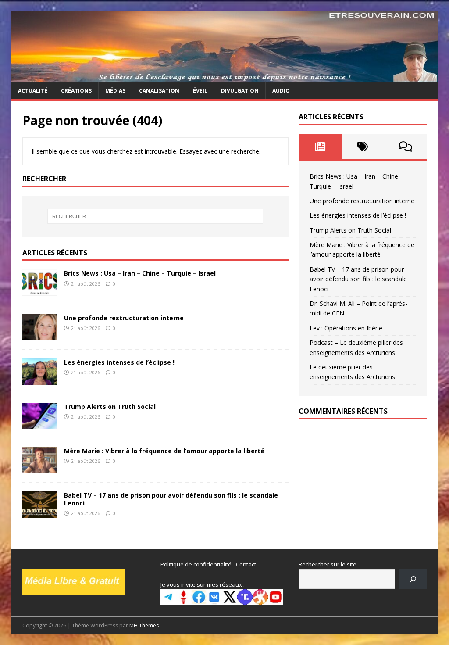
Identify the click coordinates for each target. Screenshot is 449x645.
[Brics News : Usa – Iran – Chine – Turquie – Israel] (39, 291)
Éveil (200, 90)
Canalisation (159, 90)
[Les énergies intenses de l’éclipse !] (39, 379)
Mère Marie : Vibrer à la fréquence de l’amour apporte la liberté (164, 451)
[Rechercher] (413, 579)
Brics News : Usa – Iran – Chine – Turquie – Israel (140, 273)
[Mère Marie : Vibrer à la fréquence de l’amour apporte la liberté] (39, 468)
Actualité (32, 90)
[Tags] (363, 146)
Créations (76, 90)
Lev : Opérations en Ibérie (346, 328)
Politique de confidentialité (196, 564)
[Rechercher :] (155, 216)
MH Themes (144, 625)
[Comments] (405, 146)
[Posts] (320, 146)
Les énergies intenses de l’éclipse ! (119, 362)
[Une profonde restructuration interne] (39, 335)
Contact (246, 564)
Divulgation (240, 90)
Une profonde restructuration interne (124, 318)
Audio (281, 90)
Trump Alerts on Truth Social (110, 406)
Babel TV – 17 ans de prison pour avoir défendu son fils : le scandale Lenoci (171, 499)
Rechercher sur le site (327, 564)
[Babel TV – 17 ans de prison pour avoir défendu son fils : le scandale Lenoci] (39, 513)
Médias (115, 90)
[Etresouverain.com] (224, 77)
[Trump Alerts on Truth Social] (39, 423)
